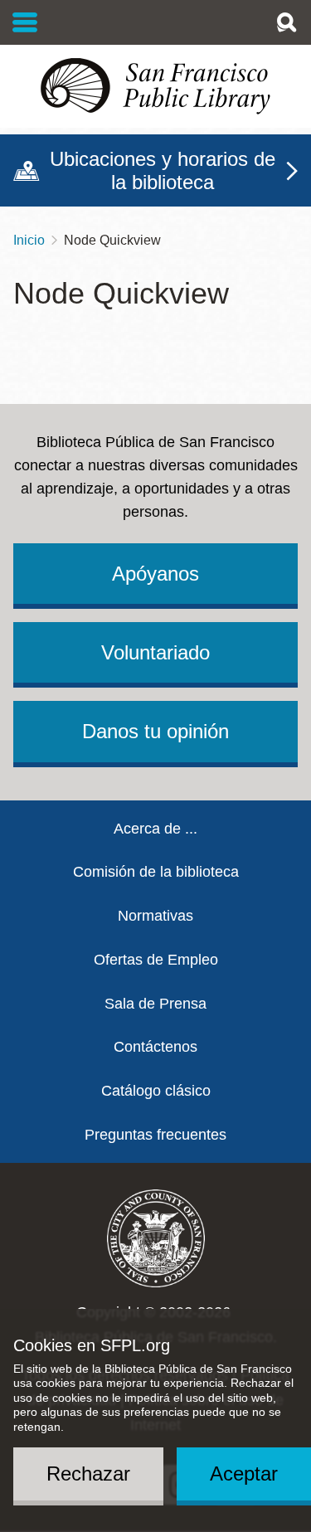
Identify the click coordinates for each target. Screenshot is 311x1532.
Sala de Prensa (155, 1003)
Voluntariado (155, 652)
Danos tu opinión (155, 731)
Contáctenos (155, 1046)
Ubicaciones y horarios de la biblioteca (162, 170)
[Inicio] (155, 86)
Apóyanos (155, 573)
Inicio (29, 240)
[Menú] (25, 22)
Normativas (155, 915)
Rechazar (88, 1473)
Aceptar (244, 1473)
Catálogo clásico (156, 1090)
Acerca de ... (155, 828)
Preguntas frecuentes (155, 1134)
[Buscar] (286, 22)
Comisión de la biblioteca (156, 871)
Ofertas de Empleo (156, 959)
